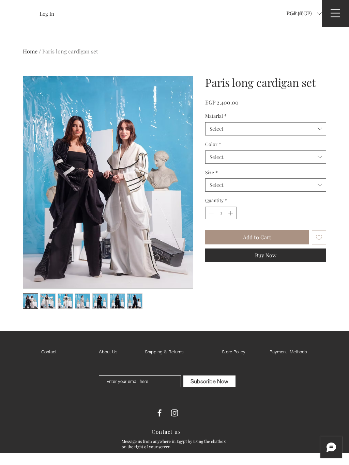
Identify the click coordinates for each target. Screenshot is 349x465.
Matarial (216, 116)
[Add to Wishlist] (319, 237)
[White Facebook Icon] (159, 413)
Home (30, 51)
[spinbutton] (221, 213)
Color (213, 144)
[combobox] (265, 128)
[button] (296, 13)
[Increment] (231, 213)
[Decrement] (210, 213)
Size (211, 172)
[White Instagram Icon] (174, 413)
